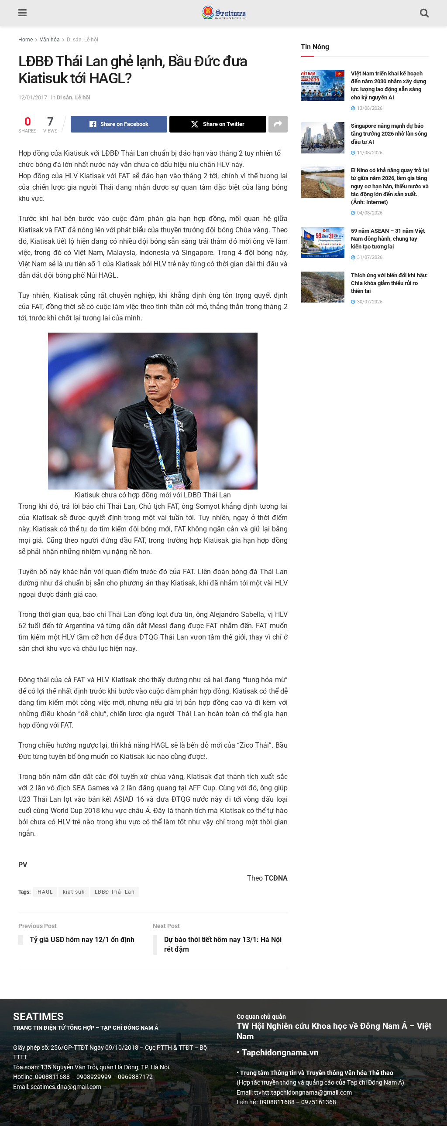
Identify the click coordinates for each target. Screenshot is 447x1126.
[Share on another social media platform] (278, 124)
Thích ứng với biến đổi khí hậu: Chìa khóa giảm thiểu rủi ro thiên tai (389, 283)
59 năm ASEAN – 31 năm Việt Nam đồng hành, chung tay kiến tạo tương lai (388, 239)
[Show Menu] (22, 13)
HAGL (45, 892)
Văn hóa (50, 40)
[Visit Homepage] (223, 13)
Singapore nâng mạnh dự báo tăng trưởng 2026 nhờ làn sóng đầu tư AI (389, 133)
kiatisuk (74, 892)
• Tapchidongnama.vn (278, 1053)
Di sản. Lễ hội (82, 40)
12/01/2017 (32, 97)
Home (25, 40)
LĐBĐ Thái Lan (115, 892)
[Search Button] (424, 13)
